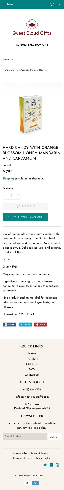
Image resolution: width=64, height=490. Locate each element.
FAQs (32, 369)
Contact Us (32, 375)
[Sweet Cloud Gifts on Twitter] (45, 465)
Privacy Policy (20, 453)
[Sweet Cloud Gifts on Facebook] (51, 465)
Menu (10, 4)
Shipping (8, 178)
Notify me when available (25, 216)
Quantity (8, 188)
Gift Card (32, 364)
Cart (58, 4)
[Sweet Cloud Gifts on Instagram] (58, 465)
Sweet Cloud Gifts (33, 476)
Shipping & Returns (22, 458)
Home (6, 59)
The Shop (32, 359)
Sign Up (54, 436)
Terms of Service (39, 453)
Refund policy (43, 458)
